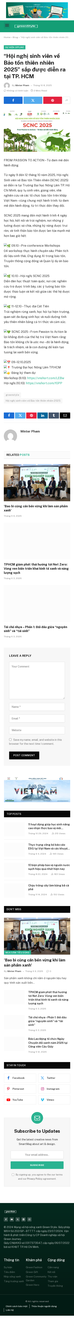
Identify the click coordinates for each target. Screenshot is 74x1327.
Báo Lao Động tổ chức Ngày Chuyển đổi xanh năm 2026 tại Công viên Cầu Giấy (48, 1042)
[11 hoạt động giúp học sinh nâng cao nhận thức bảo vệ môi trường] (14, 829)
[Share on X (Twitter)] (33, 100)
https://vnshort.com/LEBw (45, 378)
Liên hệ (10, 1310)
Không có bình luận (17, 90)
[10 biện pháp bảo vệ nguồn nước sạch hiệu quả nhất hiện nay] (14, 870)
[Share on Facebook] (13, 100)
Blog (15, 37)
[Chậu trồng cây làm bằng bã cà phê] (14, 890)
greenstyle (12, 394)
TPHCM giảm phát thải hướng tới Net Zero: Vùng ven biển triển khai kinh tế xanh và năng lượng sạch (36, 569)
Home (7, 37)
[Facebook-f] (6, 1219)
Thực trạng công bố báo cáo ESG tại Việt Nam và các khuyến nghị (48, 848)
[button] (7, 25)
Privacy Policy (35, 1178)
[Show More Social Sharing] (66, 100)
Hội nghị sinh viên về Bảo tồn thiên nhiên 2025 (33, 400)
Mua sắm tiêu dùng (17, 952)
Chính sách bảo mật (17, 1306)
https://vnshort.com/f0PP (44, 383)
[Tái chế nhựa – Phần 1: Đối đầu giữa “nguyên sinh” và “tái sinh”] (37, 603)
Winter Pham (22, 85)
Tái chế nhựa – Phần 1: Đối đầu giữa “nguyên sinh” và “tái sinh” (47, 1021)
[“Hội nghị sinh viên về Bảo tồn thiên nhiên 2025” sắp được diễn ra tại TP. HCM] (37, 130)
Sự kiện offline (14, 47)
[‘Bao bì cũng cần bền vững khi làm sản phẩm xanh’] (37, 482)
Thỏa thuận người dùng (44, 1306)
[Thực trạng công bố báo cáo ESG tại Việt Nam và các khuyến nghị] (14, 850)
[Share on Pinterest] (52, 100)
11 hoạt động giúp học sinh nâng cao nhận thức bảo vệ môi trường (49, 828)
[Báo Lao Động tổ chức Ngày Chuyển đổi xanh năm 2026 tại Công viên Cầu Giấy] (14, 1044)
